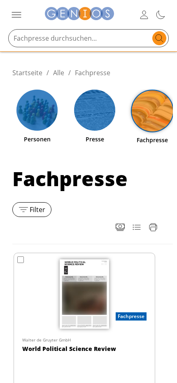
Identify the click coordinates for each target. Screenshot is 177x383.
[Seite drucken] (153, 227)
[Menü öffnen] (16, 15)
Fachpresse (92, 72)
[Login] (144, 15)
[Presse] (94, 110)
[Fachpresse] (152, 111)
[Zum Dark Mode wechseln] (160, 15)
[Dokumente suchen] (159, 38)
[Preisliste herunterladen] (120, 227)
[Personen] (37, 110)
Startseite (27, 72)
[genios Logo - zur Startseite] (79, 14)
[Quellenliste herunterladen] (136, 227)
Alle (58, 72)
